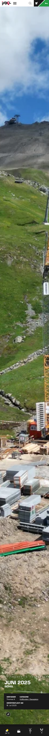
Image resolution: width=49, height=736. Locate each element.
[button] (30, 3)
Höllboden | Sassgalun (29, 699)
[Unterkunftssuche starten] (44, 3)
